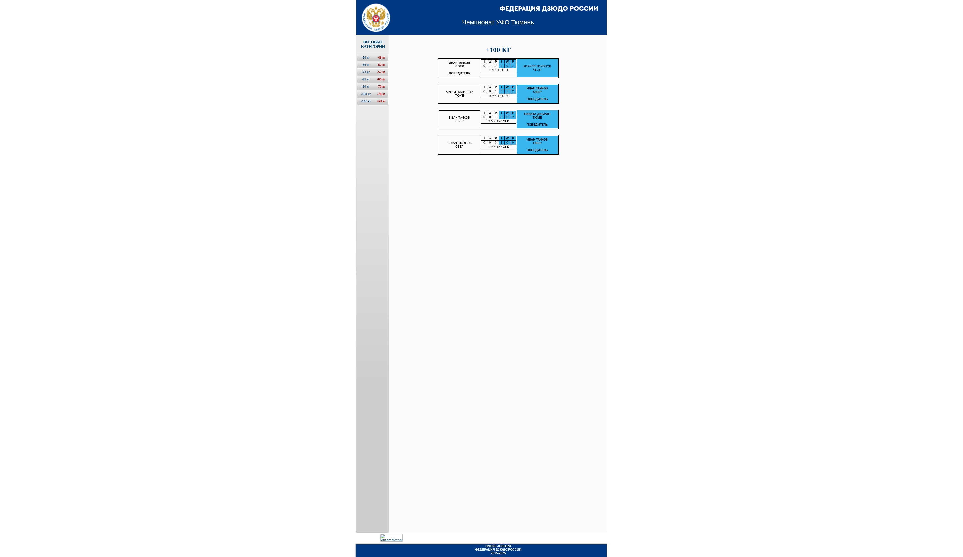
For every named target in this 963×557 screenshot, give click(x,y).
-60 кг (366, 57)
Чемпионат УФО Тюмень (498, 22)
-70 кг (381, 86)
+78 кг (381, 101)
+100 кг (365, 101)
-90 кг (366, 86)
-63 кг (381, 79)
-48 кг (381, 57)
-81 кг (366, 79)
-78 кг (381, 94)
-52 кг (381, 65)
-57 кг (381, 72)
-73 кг (366, 72)
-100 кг (366, 94)
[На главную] (373, 13)
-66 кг (366, 65)
